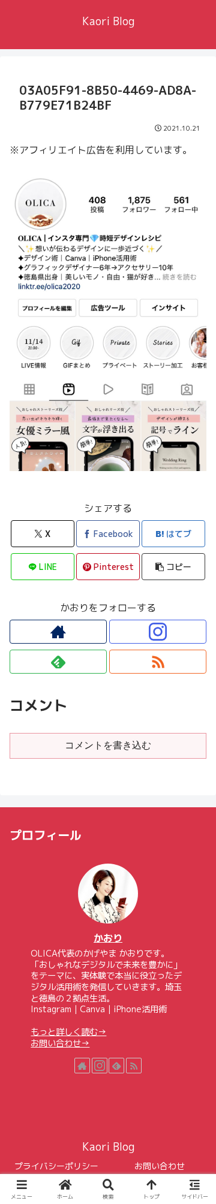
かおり (108, 938)
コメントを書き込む (108, 745)
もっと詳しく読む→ (68, 1032)
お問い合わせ (159, 1166)
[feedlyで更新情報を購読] (58, 662)
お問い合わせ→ (60, 1043)
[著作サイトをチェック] (58, 632)
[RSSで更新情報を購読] (157, 662)
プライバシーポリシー (56, 1166)
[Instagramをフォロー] (157, 632)
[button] (174, 566)
